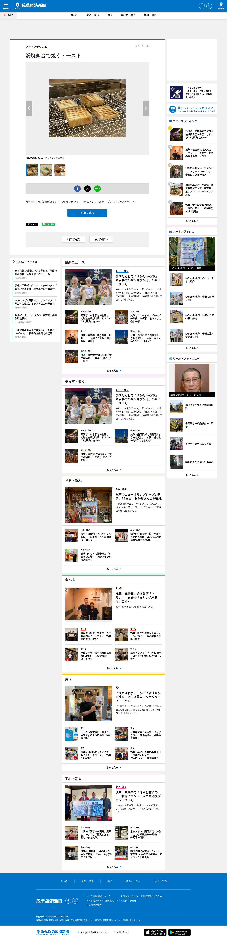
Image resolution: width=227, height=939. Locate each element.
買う (109, 15)
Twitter (209, 6)
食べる (74, 15)
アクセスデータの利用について (104, 900)
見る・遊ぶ (93, 15)
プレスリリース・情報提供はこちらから (142, 896)
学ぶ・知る (150, 15)
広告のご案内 (95, 905)
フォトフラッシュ (36, 46)
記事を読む (87, 212)
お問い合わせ (129, 900)
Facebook (202, 6)
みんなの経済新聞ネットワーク (52, 932)
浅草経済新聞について (99, 896)
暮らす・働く (128, 15)
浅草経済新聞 (30, 5)
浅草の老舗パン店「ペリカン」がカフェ (45, 158)
